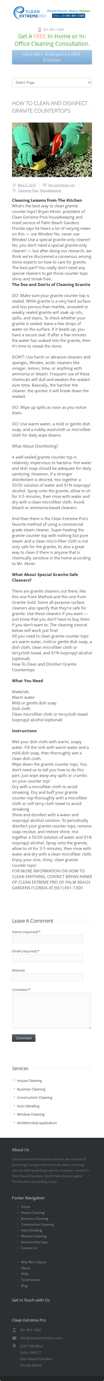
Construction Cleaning (37, 1224)
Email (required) (25, 951)
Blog (24, 1285)
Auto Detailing (31, 1230)
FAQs (25, 1274)
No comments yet (62, 185)
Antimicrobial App (34, 1242)
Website (18, 970)
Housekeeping (50, 190)
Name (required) (26, 931)
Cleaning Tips (28, 190)
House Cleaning (33, 1212)
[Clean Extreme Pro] (52, 18)
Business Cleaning (34, 1218)
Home (25, 1206)
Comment (21, 989)
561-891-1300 (53, 29)
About (25, 1268)
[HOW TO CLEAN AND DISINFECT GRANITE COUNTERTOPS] (52, 150)
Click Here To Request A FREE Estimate (52, 57)
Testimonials (30, 1279)
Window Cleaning (34, 1236)
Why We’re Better (34, 1262)
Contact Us (29, 1248)
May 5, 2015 (27, 185)
